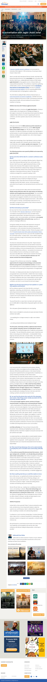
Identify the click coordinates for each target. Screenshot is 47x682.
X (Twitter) (3, 61)
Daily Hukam (30, 1)
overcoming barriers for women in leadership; (21, 96)
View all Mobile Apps (37, 614)
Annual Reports (4, 676)
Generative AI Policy (27, 668)
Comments (3, 78)
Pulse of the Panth (14, 9)
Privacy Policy (26, 666)
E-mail (3, 74)
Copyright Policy (38, 666)
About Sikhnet (26, 665)
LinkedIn (3, 65)
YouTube (36, 676)
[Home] (4, 3)
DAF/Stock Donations (42, 1)
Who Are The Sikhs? (23, 1)
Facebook (3, 57)
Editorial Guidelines (38, 668)
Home (2, 9)
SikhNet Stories (35, 611)
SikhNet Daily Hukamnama (37, 605)
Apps (36, 1)
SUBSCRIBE (4, 665)
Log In (36, 670)
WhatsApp (27, 584)
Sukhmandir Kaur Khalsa (19, 535)
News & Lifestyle (7, 9)
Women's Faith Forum (26, 211)
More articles (26, 578)
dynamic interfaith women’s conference (20, 69)
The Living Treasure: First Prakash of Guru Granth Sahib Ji (31, 6)
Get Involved (14, 676)
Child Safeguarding (27, 670)
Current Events (14, 584)
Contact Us (37, 665)
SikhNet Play (35, 598)
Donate (43, 4)
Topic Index (3, 677)
